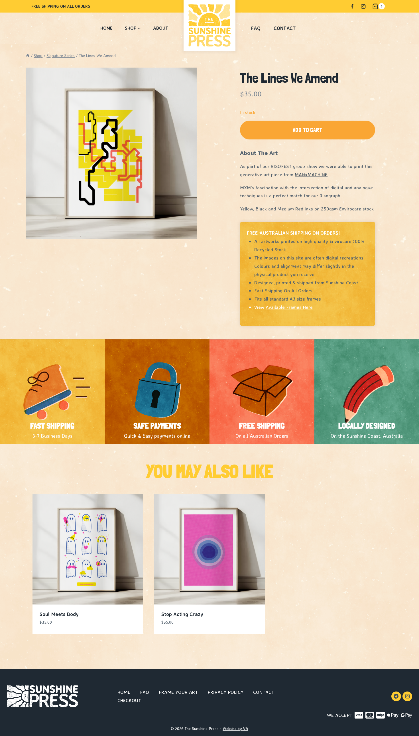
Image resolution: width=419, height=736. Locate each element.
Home (106, 28)
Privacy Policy (225, 692)
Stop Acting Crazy (182, 614)
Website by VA (235, 728)
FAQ (256, 28)
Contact (285, 28)
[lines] (111, 153)
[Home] (28, 55)
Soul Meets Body (59, 614)
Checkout (129, 700)
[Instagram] (363, 6)
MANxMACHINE (311, 174)
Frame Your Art (178, 692)
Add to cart (307, 129)
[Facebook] (352, 6)
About (160, 28)
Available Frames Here (289, 307)
